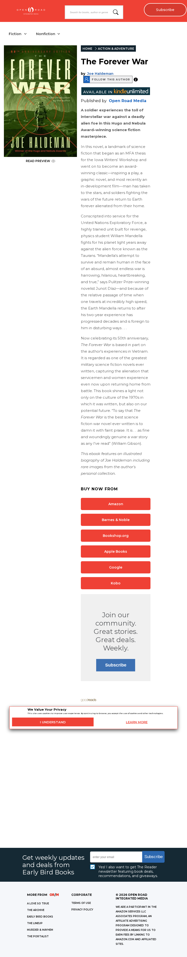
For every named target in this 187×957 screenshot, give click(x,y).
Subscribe (165, 10)
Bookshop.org (116, 535)
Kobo (116, 583)
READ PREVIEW (38, 161)
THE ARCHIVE (35, 910)
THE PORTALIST (38, 936)
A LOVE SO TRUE (38, 903)
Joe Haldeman (100, 73)
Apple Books (115, 551)
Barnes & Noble (116, 520)
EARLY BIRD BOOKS (40, 916)
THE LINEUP (35, 923)
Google (115, 567)
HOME (87, 48)
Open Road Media (127, 100)
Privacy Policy (82, 909)
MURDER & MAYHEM (40, 929)
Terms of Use (81, 903)
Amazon (115, 504)
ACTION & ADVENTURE (116, 48)
